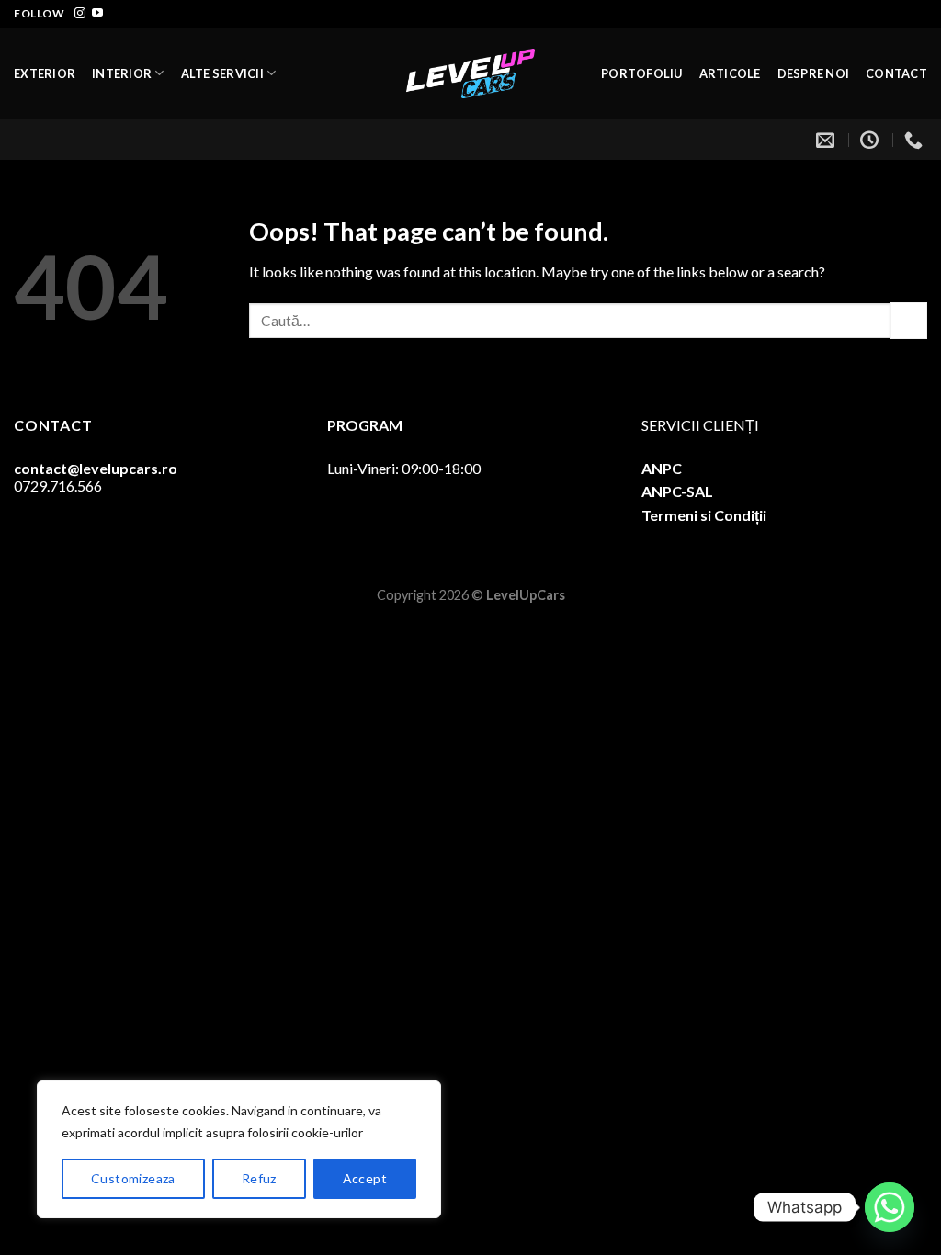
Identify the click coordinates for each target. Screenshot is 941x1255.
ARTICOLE (730, 73)
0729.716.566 (58, 485)
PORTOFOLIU (642, 73)
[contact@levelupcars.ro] (827, 139)
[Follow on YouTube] (97, 13)
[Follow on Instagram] (79, 13)
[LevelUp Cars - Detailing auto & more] (470, 73)
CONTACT (896, 73)
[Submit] (908, 320)
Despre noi (813, 73)
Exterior (44, 73)
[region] (239, 1149)
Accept (365, 1178)
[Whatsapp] (889, 1207)
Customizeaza (133, 1178)
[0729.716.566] (915, 139)
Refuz (259, 1178)
